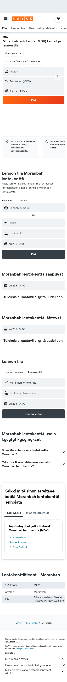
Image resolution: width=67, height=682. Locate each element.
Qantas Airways (17, 542)
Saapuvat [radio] (7, 200)
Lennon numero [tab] (13, 372)
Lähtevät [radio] (24, 200)
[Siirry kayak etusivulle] (22, 18)
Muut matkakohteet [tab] (37, 512)
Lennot (19, 622)
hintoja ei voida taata (25, 648)
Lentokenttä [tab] (35, 372)
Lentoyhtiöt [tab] (14, 512)
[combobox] (36, 222)
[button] (6, 18)
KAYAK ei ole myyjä (16, 658)
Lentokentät (31, 622)
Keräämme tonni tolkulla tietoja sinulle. (28, 665)
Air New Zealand (18, 547)
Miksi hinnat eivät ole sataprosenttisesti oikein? (28, 671)
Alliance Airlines (17, 537)
